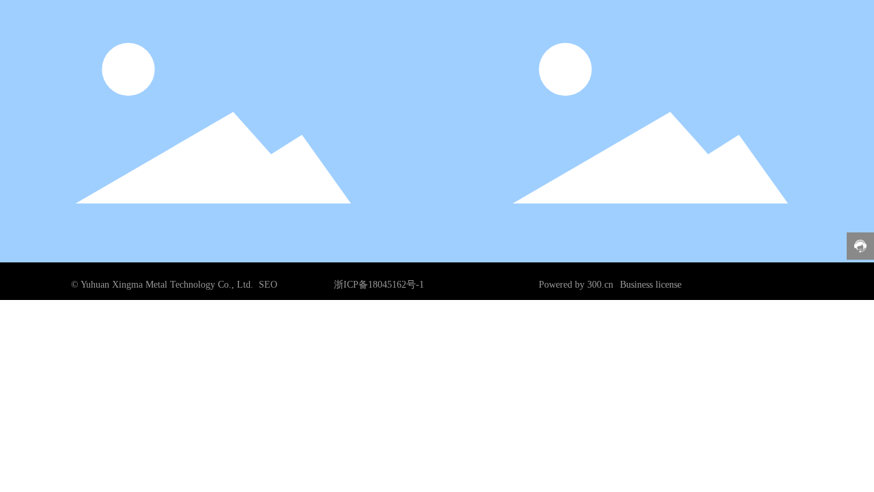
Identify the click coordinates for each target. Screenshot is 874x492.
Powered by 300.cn (576, 284)
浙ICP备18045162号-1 (379, 284)
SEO (268, 284)
